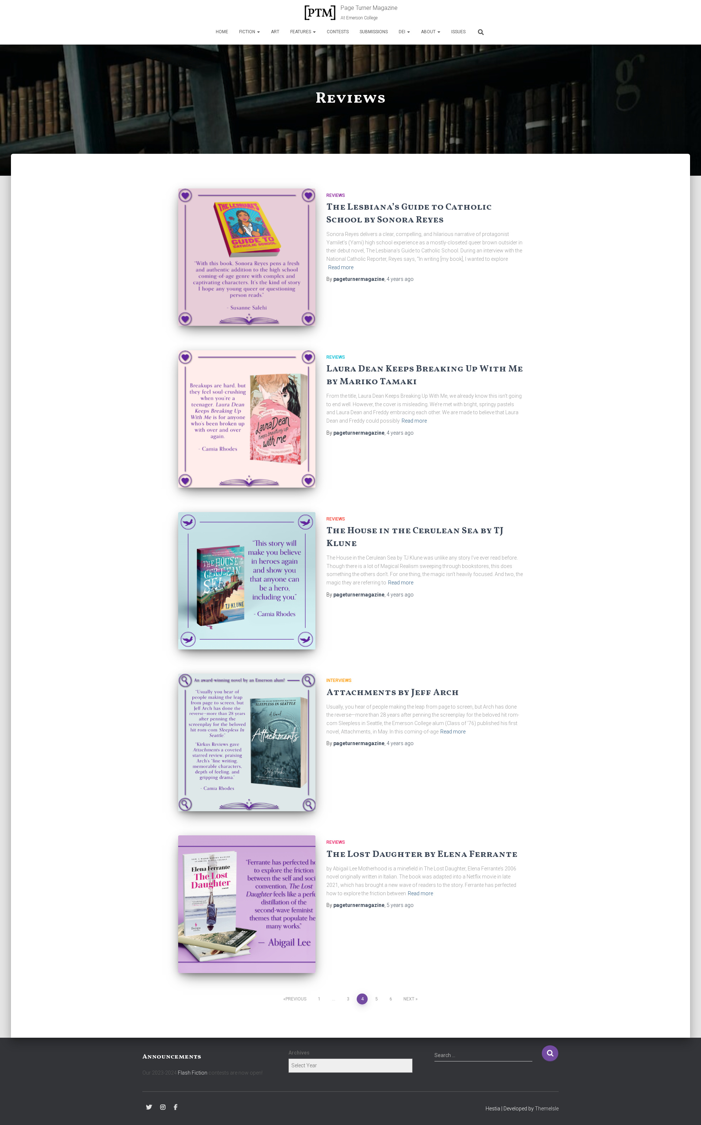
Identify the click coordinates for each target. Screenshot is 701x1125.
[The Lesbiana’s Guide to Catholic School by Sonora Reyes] (246, 257)
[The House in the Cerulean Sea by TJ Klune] (246, 580)
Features (301, 31)
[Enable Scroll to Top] (686, 1110)
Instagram (163, 1107)
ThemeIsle (547, 1108)
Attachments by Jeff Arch (392, 692)
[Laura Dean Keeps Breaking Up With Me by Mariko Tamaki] (246, 419)
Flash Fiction (192, 1073)
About (429, 31)
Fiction (247, 31)
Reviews (335, 195)
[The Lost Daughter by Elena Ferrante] (246, 904)
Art (275, 31)
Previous (296, 999)
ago (400, 279)
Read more (340, 267)
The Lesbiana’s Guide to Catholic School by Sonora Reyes (409, 213)
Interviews (339, 680)
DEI (402, 31)
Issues (458, 31)
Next (408, 999)
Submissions (374, 31)
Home (222, 31)
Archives (299, 1053)
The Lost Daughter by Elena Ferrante (421, 854)
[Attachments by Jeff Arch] (246, 742)
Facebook (175, 1107)
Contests (338, 31)
